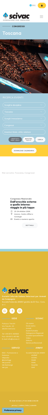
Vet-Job (5, 367)
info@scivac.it (13, 339)
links (27, 405)
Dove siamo (30, 326)
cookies (21, 405)
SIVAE (33, 360)
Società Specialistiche (34, 336)
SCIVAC (34, 358)
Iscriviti (28, 328)
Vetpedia (5, 358)
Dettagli (30, 225)
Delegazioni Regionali (34, 333)
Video (28, 338)
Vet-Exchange (7, 365)
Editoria (29, 340)
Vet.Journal (6, 362)
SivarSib (34, 365)
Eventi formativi (32, 331)
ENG (34, 5)
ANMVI (21, 302)
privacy (14, 405)
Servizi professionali (34, 343)
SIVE (33, 367)
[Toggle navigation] (41, 16)
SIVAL (33, 362)
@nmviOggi (6, 360)
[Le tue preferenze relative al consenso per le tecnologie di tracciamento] (13, 410)
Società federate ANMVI (35, 353)
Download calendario (24, 150)
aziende (33, 405)
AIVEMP (34, 355)
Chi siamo (30, 323)
